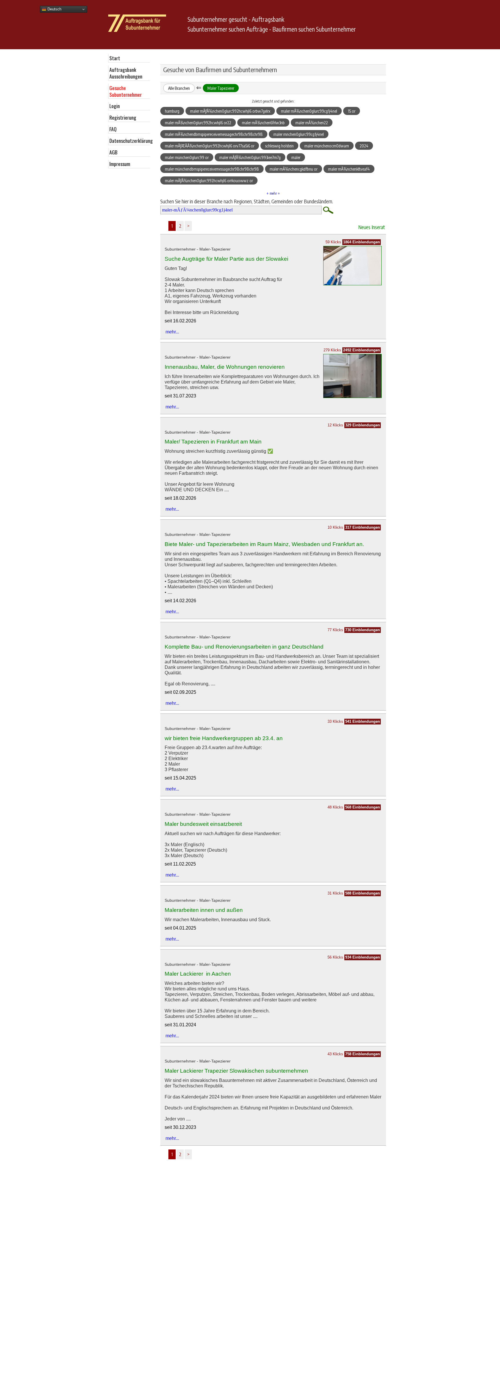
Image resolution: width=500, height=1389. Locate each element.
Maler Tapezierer (220, 88)
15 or (351, 111)
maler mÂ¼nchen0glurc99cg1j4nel (309, 111)
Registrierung (122, 117)
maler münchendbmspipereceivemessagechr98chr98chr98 (212, 168)
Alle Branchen (179, 88)
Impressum (119, 163)
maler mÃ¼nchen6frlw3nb (263, 122)
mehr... (172, 331)
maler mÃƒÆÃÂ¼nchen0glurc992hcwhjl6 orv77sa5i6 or (209, 145)
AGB (113, 152)
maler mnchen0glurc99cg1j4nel (298, 134)
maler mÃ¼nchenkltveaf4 (349, 168)
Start (114, 58)
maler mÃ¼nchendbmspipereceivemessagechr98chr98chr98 (214, 134)
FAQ (113, 129)
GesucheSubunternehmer (125, 91)
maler (295, 157)
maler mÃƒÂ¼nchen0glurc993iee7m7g (250, 157)
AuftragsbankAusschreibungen (125, 73)
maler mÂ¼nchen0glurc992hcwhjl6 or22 (198, 122)
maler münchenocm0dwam (326, 145)
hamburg (172, 111)
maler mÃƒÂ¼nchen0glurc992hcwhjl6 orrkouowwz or (209, 180)
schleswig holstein (279, 145)
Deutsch (53, 9)
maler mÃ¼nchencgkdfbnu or (293, 168)
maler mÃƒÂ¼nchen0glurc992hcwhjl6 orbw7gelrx (230, 111)
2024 (364, 145)
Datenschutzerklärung (129, 140)
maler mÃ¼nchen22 (311, 122)
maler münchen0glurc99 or (187, 157)
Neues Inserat (371, 227)
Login (114, 105)
